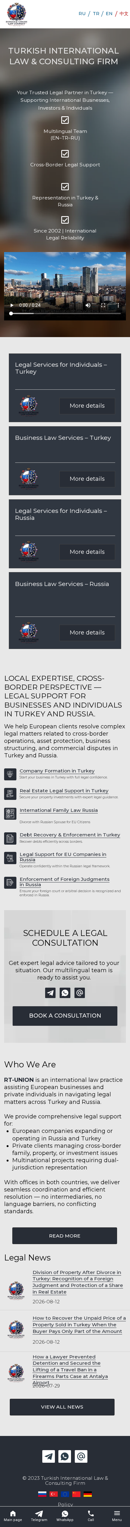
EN (109, 13)
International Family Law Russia (59, 810)
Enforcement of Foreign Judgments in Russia (64, 881)
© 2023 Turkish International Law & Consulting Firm (65, 1480)
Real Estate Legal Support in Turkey (64, 791)
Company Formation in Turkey (57, 771)
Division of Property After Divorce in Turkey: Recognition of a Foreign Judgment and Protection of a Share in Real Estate (77, 1282)
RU (82, 13)
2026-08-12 (46, 1302)
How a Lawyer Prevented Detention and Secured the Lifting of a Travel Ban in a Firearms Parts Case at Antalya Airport (70, 1370)
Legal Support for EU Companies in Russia (63, 857)
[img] (16, 14)
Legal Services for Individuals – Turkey (61, 368)
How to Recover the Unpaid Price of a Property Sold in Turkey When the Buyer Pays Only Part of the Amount (79, 1324)
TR (96, 13)
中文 (124, 13)
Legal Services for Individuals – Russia (61, 514)
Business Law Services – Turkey (63, 437)
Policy (65, 1504)
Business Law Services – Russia (62, 584)
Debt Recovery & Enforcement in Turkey (70, 835)
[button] (65, 1016)
